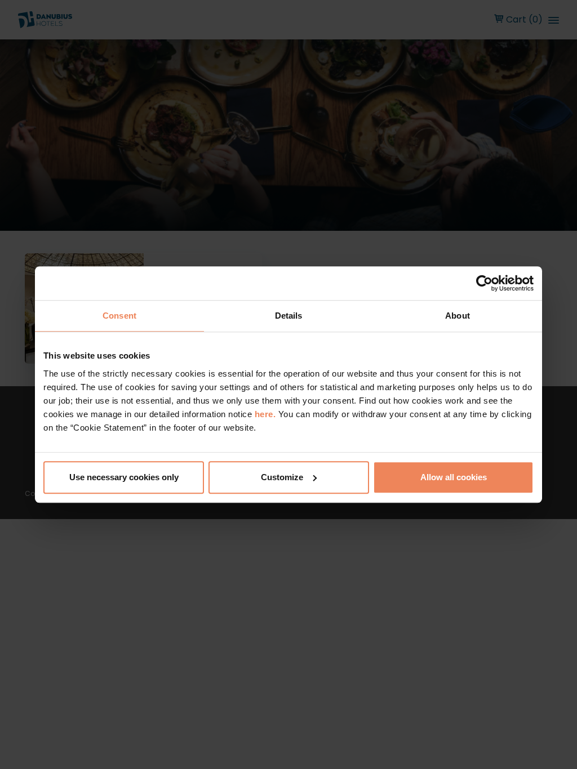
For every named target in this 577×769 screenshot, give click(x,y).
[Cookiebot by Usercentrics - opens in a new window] (484, 283)
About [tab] (457, 315)
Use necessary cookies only (124, 477)
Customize (282, 477)
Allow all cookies (453, 477)
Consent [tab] (119, 315)
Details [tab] (289, 315)
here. (266, 414)
